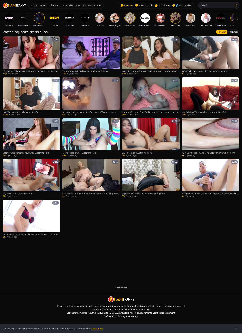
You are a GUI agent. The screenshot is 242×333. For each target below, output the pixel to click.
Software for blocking (114, 316)
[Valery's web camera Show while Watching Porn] (31, 137)
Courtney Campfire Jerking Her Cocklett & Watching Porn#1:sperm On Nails (91, 194)
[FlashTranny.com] (14, 5)
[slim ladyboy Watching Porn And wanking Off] (210, 96)
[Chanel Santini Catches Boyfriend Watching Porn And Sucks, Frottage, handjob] (31, 55)
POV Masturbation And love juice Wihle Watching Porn (208, 153)
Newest (234, 31)
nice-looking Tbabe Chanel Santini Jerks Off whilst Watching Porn (210, 194)
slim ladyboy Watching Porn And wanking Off (204, 112)
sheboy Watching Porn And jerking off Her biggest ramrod (150, 112)
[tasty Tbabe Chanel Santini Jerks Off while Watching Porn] (31, 219)
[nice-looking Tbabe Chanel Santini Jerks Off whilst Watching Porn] (210, 178)
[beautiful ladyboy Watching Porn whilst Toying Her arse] (91, 96)
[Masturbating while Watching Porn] (91, 137)
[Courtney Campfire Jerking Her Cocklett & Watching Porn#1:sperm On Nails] (91, 178)
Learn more (97, 328)
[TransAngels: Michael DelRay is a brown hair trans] (91, 55)
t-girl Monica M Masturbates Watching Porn (143, 194)
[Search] (236, 5)
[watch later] (6, 40)
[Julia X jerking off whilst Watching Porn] (31, 96)
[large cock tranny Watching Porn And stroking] (210, 55)
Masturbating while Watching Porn (79, 153)
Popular (222, 31)
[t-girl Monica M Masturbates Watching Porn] (151, 178)
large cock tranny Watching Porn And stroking (204, 71)
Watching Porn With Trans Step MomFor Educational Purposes (150, 71)
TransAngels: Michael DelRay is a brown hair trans (86, 71)
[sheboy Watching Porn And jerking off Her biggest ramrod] (151, 96)
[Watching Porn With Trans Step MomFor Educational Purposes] (151, 55)
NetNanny (133, 316)
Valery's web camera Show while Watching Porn (26, 153)
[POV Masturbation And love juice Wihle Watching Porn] (210, 137)
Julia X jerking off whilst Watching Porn (22, 112)
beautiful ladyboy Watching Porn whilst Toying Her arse (89, 112)
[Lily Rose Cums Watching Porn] (151, 137)
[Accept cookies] (236, 329)
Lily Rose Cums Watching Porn (137, 153)
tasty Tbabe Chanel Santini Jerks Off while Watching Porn (30, 234)
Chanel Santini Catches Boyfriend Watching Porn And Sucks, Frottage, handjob (31, 71)
